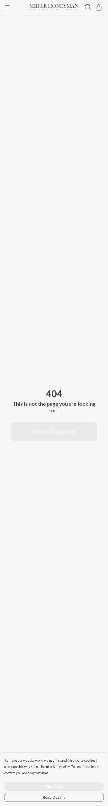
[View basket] (98, 7)
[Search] (88, 7)
